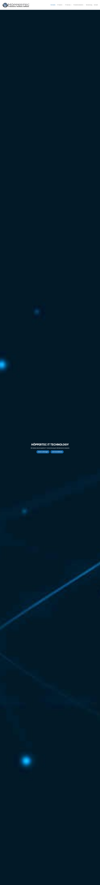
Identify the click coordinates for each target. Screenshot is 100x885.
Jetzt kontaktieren (57, 452)
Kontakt (96, 5)
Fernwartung (89, 5)
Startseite (53, 5)
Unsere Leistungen (43, 452)
